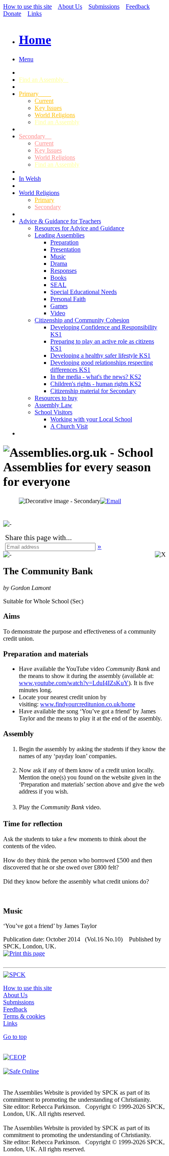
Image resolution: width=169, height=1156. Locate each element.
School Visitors (53, 412)
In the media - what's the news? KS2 (95, 376)
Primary (35, 93)
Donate (12, 13)
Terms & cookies (24, 1016)
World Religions (55, 115)
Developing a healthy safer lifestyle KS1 (100, 355)
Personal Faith (68, 299)
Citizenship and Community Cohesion (82, 320)
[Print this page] (24, 953)
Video (57, 313)
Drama (58, 263)
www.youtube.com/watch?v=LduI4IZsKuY (74, 683)
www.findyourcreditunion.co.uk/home (87, 704)
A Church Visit (69, 426)
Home (35, 40)
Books (58, 277)
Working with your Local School (91, 419)
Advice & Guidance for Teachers (60, 221)
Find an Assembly (43, 79)
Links (35, 13)
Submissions (103, 6)
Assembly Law (53, 405)
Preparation (64, 242)
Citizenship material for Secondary (93, 391)
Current (44, 100)
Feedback (138, 6)
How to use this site (27, 6)
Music (58, 256)
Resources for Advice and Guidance (79, 228)
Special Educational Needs (83, 292)
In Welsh (30, 178)
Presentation (65, 249)
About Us (70, 6)
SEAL (58, 284)
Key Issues (48, 108)
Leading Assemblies (59, 235)
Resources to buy (56, 398)
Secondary (35, 136)
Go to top (15, 1036)
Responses (63, 270)
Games (59, 306)
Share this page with (35, 537)
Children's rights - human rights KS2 (95, 383)
